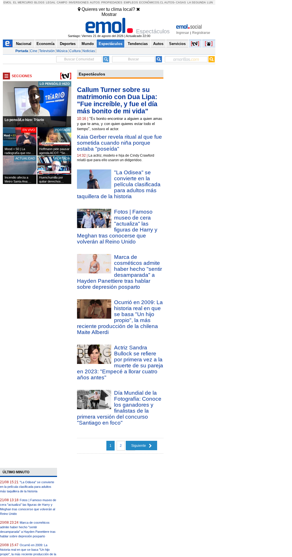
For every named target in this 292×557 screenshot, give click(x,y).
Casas (181, 2)
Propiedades (111, 2)
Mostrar (109, 14)
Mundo (88, 44)
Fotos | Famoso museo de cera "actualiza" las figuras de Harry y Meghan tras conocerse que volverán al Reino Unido (117, 227)
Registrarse (201, 33)
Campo (62, 2)
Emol (7, 2)
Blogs (39, 2)
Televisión (47, 51)
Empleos (131, 2)
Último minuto (16, 472)
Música (62, 51)
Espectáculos (110, 44)
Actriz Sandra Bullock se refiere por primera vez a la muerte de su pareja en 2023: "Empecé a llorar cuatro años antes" (120, 362)
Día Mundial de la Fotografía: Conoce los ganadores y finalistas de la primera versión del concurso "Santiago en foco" (119, 408)
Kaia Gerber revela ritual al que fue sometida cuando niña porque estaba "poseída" (119, 143)
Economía (45, 44)
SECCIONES (22, 76)
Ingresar (182, 33)
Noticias (88, 51)
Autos (95, 2)
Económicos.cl (151, 2)
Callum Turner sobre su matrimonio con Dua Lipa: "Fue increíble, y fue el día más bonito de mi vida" (117, 100)
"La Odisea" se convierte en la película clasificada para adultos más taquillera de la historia (119, 184)
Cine (33, 51)
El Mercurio (23, 2)
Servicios (177, 44)
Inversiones (79, 2)
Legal (51, 2)
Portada (21, 51)
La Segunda (196, 2)
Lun (210, 2)
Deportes (68, 44)
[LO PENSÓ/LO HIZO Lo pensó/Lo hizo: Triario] (37, 126)
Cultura (75, 51)
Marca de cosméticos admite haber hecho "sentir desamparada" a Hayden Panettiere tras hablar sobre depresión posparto (119, 272)
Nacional (23, 44)
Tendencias (138, 44)
